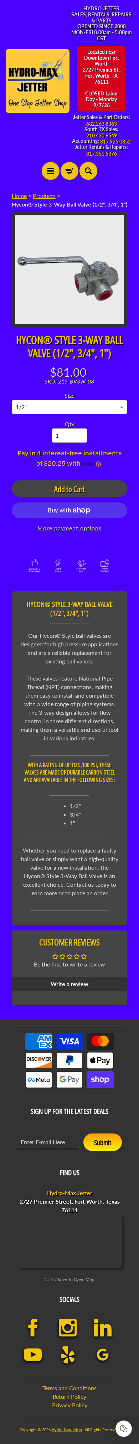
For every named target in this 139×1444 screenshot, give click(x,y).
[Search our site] (88, 171)
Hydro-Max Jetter (67, 1429)
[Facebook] (32, 1327)
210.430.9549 (101, 135)
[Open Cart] (69, 171)
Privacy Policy (69, 1405)
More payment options (69, 528)
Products (44, 195)
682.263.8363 (101, 123)
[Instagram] (67, 1327)
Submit (102, 1142)
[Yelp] (67, 1354)
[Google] (102, 1354)
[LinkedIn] (102, 1327)
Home (19, 195)
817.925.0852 (115, 141)
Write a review (69, 983)
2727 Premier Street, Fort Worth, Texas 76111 (70, 1201)
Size (69, 395)
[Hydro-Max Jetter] (38, 81)
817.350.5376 (101, 153)
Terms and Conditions (69, 1388)
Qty (69, 424)
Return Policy (69, 1396)
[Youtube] (32, 1354)
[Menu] (51, 171)
